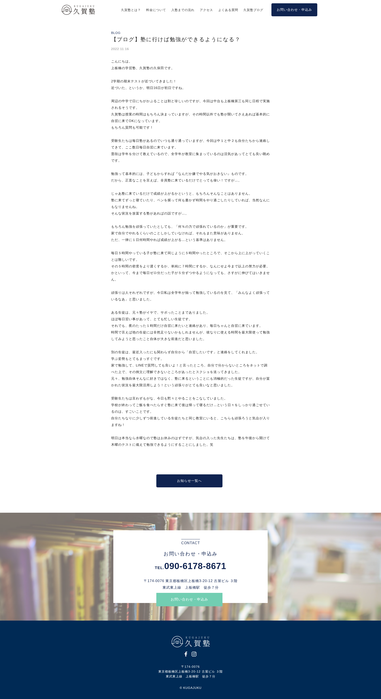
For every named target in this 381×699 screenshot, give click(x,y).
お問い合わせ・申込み (189, 599)
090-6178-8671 (195, 566)
